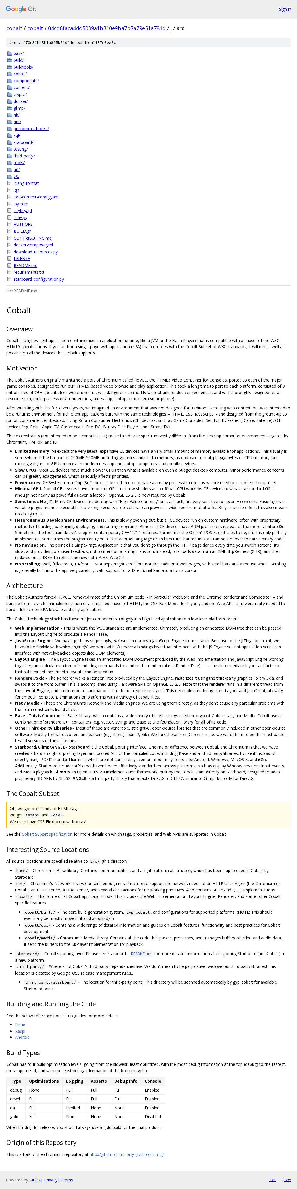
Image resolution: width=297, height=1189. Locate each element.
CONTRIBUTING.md (33, 238)
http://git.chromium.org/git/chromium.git (127, 1154)
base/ (19, 53)
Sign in (285, 9)
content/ (22, 87)
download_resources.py (36, 252)
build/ (19, 60)
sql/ (17, 135)
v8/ (16, 176)
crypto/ (20, 94)
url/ (17, 169)
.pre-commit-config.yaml (36, 197)
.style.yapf (23, 210)
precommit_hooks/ (31, 128)
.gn (16, 190)
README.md (25, 265)
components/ (26, 80)
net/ (17, 121)
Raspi (20, 1031)
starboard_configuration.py (39, 279)
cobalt (14, 28)
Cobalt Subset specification (47, 834)
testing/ (21, 149)
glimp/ (19, 108)
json (286, 1179)
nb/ (17, 115)
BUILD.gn (23, 231)
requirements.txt (29, 272)
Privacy (50, 1180)
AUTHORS (23, 224)
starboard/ (23, 142)
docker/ (21, 101)
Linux (20, 1024)
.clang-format (26, 183)
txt (272, 1179)
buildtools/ (23, 67)
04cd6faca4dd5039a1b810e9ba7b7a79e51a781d (107, 28)
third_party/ (24, 156)
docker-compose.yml (33, 245)
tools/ (19, 162)
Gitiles (35, 1180)
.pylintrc (21, 204)
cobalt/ (20, 73)
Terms (67, 1180)
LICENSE (22, 258)
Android (22, 1037)
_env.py (20, 217)
